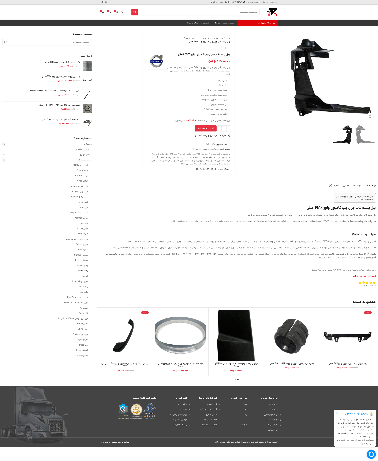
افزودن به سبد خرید (206, 128)
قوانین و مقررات (180, 419)
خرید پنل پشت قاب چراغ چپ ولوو (174, 157)
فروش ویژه (212, 404)
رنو (246, 414)
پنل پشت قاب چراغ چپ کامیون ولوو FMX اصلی (354, 196)
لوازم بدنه (273, 404)
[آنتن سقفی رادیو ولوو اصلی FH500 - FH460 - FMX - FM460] (87, 94)
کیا (246, 419)
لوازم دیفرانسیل (271, 414)
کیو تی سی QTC (80, 165)
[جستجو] (134, 12)
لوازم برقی (273, 409)
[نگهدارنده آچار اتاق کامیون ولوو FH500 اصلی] (87, 123)
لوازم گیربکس (271, 424)
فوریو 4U (84, 308)
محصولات (218, 38)
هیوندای (243, 424)
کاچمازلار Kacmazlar (79, 186)
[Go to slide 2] (235, 379)
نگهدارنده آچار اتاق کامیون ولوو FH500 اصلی (61, 119)
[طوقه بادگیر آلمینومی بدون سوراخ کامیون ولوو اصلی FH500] (180, 335)
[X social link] (212, 169)
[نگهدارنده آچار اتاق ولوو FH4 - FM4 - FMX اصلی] (87, 108)
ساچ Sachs (83, 249)
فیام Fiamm (82, 170)
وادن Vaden (82, 265)
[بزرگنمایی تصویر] (370, 116)
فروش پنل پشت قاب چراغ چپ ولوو (187, 160)
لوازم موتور (273, 430)
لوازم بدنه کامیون (216, 149)
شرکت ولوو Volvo (366, 199)
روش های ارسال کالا (178, 414)
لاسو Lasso (83, 202)
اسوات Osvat (82, 234)
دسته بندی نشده (84, 355)
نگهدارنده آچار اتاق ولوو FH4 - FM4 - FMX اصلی (59, 105)
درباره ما (183, 409)
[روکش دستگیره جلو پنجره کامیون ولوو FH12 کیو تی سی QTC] (124, 335)
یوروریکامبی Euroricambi (76, 239)
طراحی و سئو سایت (120, 442)
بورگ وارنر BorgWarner (77, 297)
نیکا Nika (84, 223)
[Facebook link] (215, 169)
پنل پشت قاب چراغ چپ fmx (182, 154)
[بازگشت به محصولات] (224, 48)
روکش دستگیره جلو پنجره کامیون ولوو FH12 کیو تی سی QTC (124, 365)
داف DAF (84, 292)
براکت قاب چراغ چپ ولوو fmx (209, 154)
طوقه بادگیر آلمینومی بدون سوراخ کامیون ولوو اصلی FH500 (180, 365)
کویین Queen (82, 244)
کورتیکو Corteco (80, 334)
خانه (228, 38)
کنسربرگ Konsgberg (79, 197)
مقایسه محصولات (209, 424)
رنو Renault (82, 286)
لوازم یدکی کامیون (82, 149)
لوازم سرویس (272, 419)
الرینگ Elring (82, 350)
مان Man (84, 207)
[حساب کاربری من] (123, 12)
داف (245, 409)
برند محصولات (205, 38)
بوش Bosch (82, 323)
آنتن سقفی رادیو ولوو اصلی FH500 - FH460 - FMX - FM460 (55, 90)
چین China (83, 329)
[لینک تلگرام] (102, 2)
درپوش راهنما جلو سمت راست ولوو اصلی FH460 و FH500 (236, 365)
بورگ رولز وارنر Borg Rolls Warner (73, 318)
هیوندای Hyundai (80, 281)
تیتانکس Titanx (80, 260)
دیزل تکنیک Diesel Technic (75, 302)
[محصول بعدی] (221, 48)
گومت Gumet (81, 175)
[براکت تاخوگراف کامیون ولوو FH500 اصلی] (87, 66)
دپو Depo (83, 345)
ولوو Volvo (190, 38)
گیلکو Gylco (82, 181)
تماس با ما (182, 404)
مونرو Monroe (81, 218)
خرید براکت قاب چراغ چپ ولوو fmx (205, 157)
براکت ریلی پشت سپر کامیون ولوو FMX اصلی (348, 363)
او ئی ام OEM (82, 228)
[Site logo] (272, 12)
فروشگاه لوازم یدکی (208, 409)
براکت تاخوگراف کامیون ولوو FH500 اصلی (62, 62)
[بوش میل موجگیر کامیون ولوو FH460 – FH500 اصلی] (292, 335)
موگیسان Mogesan (79, 212)
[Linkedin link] (204, 169)
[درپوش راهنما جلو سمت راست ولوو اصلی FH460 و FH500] (236, 335)
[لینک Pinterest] (208, 169)
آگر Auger (83, 313)
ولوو (205, 149)
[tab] (371, 184)
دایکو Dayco (82, 339)
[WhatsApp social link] (106, 2)
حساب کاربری (211, 414)
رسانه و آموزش (180, 424)
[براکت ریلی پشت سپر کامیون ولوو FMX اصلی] (347, 335)
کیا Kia (85, 276)
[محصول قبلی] (228, 48)
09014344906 (191, 120)
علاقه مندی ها (210, 419)
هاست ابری (106, 442)
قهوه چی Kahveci (80, 191)
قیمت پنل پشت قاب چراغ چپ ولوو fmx (199, 164)
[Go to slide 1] (238, 379)
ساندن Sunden (81, 255)
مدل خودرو (85, 154)
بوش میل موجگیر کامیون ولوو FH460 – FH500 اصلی (292, 363)
